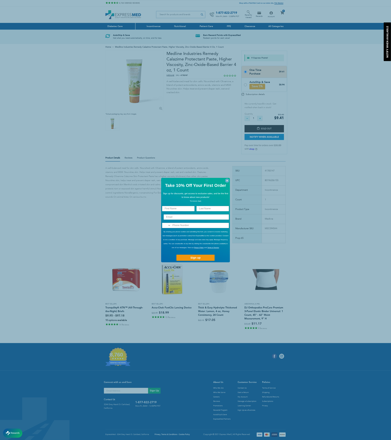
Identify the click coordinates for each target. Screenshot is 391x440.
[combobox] (166, 225)
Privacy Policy (199, 247)
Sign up (195, 257)
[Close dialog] (227, 180)
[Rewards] (12, 433)
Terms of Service (213, 247)
